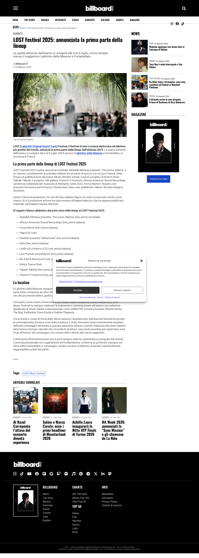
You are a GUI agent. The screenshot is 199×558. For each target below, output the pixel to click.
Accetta (78, 290)
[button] (141, 260)
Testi (45, 516)
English (47, 520)
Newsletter (107, 494)
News (15, 20)
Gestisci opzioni (122, 290)
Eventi (75, 20)
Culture (105, 20)
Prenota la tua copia (158, 179)
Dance (75, 524)
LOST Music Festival (34, 373)
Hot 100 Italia (79, 494)
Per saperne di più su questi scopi (88, 281)
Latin (75, 528)
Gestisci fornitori (66, 281)
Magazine (135, 20)
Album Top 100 (80, 497)
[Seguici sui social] (171, 24)
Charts (120, 20)
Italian (75, 513)
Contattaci (107, 497)
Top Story (29, 20)
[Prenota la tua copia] (158, 146)
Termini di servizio (112, 505)
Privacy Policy (109, 501)
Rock (152, 96)
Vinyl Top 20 (79, 501)
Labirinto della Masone (89, 153)
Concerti (90, 20)
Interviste (60, 20)
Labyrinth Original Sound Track (39, 146)
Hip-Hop (76, 520)
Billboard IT (22, 64)
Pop (151, 43)
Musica (45, 20)
